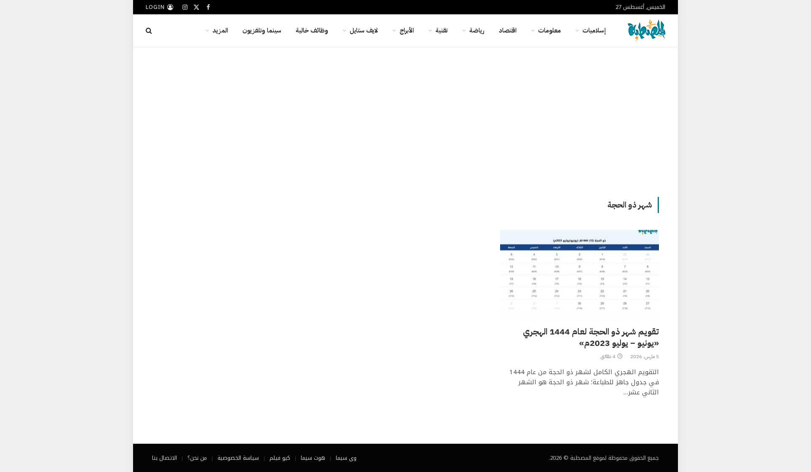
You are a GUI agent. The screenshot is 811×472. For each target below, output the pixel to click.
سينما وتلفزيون (261, 30)
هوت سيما (313, 458)
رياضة (476, 30)
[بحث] (150, 30)
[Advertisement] (405, 120)
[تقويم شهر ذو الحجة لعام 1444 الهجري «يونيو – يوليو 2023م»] (579, 274)
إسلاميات (594, 30)
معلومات (549, 30)
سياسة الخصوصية (238, 458)
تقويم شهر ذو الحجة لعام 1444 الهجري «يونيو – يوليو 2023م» (591, 337)
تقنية (441, 30)
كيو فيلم (279, 458)
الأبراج (407, 30)
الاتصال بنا (164, 458)
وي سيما (346, 458)
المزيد (220, 30)
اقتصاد (508, 30)
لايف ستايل (364, 30)
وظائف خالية (312, 30)
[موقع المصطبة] (646, 30)
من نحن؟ (197, 458)
